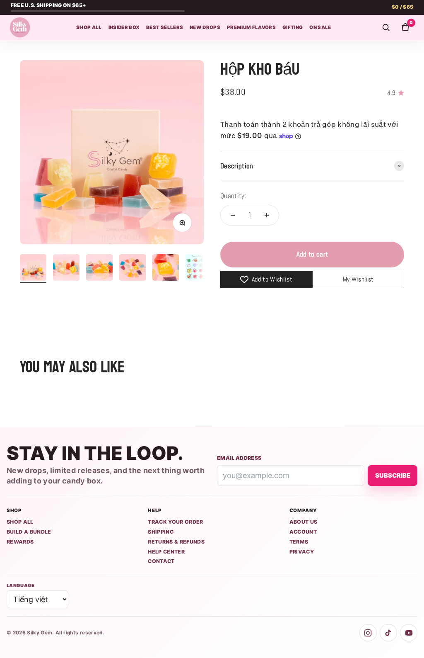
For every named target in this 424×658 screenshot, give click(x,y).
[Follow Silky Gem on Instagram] (368, 632)
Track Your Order (175, 522)
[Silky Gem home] (20, 27)
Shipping (161, 532)
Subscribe (392, 475)
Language (21, 585)
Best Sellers (164, 27)
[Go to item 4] (132, 268)
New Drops (205, 27)
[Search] (386, 27)
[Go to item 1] (33, 268)
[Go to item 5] (165, 268)
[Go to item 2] (66, 268)
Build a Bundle (29, 532)
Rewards (20, 542)
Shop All (89, 27)
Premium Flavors (251, 27)
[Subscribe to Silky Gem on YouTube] (408, 632)
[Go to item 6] (199, 268)
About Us (303, 522)
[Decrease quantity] (233, 215)
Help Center (166, 552)
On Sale (320, 27)
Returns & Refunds (176, 542)
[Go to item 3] (99, 268)
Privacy (301, 552)
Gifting (292, 27)
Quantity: (233, 195)
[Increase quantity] (267, 215)
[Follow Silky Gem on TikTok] (388, 632)
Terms (298, 542)
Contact (161, 561)
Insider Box (124, 27)
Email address (239, 458)
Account (303, 532)
